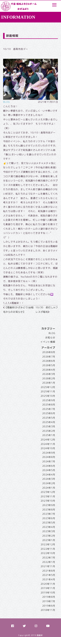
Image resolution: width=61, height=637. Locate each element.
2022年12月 (48, 544)
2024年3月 (48, 478)
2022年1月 (48, 562)
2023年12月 (48, 492)
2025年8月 (48, 404)
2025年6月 (48, 413)
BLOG (6, 102)
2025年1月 (48, 435)
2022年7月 (48, 557)
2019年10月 (48, 592)
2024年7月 (48, 461)
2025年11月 (48, 391)
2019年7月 (48, 601)
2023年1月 (48, 540)
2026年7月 (48, 356)
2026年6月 (48, 361)
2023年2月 (48, 535)
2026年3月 (48, 374)
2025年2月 (48, 430)
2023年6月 (48, 518)
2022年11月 (48, 548)
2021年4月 (48, 579)
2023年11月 (48, 496)
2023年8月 (48, 509)
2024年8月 (48, 457)
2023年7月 (48, 513)
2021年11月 (48, 566)
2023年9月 (48, 505)
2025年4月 (48, 422)
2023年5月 (48, 522)
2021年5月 (48, 575)
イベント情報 (47, 341)
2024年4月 (48, 474)
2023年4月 (48, 527)
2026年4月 (48, 369)
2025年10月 (48, 395)
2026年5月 (48, 365)
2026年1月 (48, 382)
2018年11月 (48, 610)
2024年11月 (48, 444)
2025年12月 (48, 387)
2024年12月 (48, 439)
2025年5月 (48, 417)
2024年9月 (48, 452)
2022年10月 (48, 553)
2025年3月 (48, 426)
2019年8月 (48, 596)
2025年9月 (48, 400)
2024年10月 (48, 448)
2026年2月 (48, 378)
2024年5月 (48, 470)
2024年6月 (48, 465)
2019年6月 (48, 605)
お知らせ (50, 337)
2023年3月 (48, 531)
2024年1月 (48, 487)
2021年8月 (48, 570)
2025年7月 (48, 409)
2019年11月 (48, 588)
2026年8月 (48, 352)
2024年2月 (48, 483)
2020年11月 (48, 583)
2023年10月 (48, 500)
